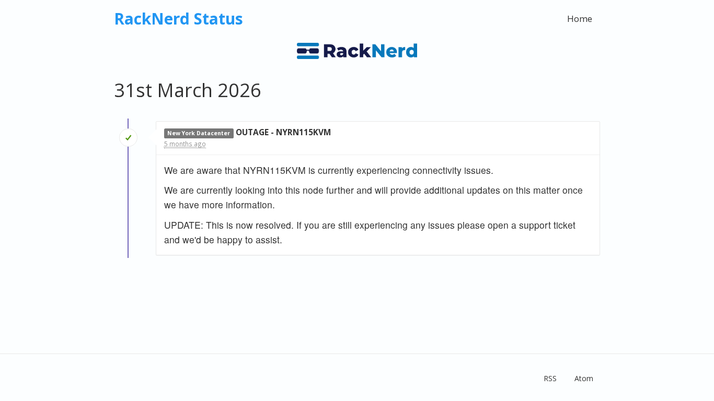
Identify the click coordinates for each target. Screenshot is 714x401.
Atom (583, 378)
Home (579, 19)
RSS (550, 378)
